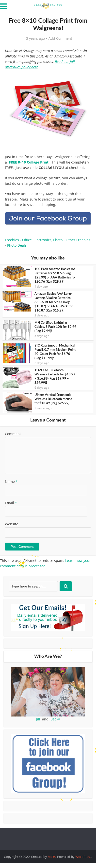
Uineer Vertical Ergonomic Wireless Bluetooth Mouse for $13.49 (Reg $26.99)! (53, 399)
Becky (55, 719)
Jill (38, 719)
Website (11, 524)
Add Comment (60, 38)
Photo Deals (17, 245)
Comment (13, 433)
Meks (52, 856)
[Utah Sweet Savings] (48, 5)
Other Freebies (78, 240)
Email (11, 502)
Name (11, 481)
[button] (84, 79)
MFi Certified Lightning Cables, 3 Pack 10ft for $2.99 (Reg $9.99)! (55, 327)
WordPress (83, 856)
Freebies (12, 240)
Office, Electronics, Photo (42, 240)
